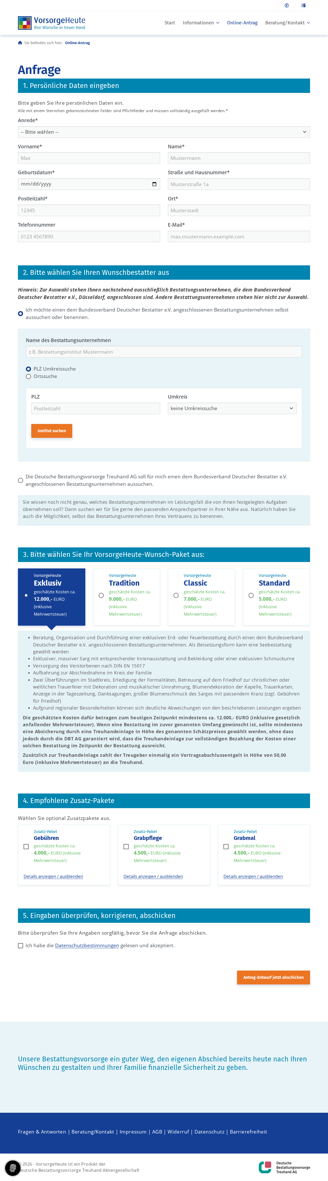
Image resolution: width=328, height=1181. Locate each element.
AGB (157, 1131)
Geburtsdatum (36, 172)
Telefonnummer (36, 224)
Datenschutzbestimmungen (87, 945)
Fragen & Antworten (42, 1131)
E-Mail (176, 224)
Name (176, 146)
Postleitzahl (32, 198)
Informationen (198, 23)
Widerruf (178, 1131)
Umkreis (177, 396)
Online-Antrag (242, 23)
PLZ (35, 396)
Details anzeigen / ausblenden (53, 876)
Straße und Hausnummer (199, 172)
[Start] (51, 23)
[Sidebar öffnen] (302, 5)
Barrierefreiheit (248, 1131)
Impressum (133, 1131)
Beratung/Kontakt (285, 23)
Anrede (28, 120)
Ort (173, 198)
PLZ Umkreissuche (55, 368)
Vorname (30, 146)
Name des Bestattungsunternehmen (68, 340)
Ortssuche (45, 376)
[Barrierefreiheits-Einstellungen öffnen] (286, 5)
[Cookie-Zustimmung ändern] (12, 1168)
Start (170, 23)
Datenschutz (209, 1131)
